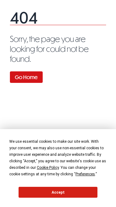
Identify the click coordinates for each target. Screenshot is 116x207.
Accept (58, 192)
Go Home (26, 77)
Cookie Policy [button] (48, 167)
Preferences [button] (85, 174)
